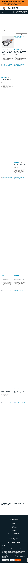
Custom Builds (14, 524)
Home (2, 31)
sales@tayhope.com (14, 539)
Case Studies (14, 527)
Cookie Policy (14, 530)
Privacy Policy (14, 531)
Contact (14, 529)
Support (14, 526)
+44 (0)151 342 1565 (14, 538)
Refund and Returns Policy (14, 533)
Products (14, 523)
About (14, 522)
